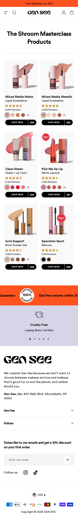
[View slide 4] (43, 339)
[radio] (12, 115)
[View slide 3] (39, 339)
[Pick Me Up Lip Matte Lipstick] (57, 148)
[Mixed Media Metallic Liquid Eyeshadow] (57, 76)
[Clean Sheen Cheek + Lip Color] (21, 148)
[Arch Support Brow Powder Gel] (21, 220)
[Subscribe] (67, 460)
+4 (28, 187)
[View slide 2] (34, 339)
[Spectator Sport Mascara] (57, 220)
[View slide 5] (48, 339)
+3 (28, 115)
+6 (64, 187)
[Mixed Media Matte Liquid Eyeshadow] (21, 76)
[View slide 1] (30, 339)
